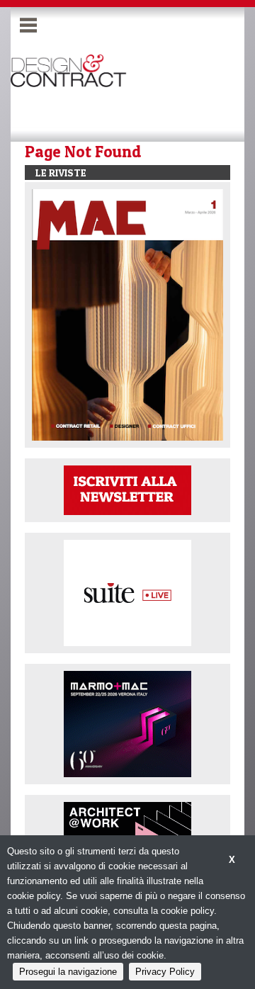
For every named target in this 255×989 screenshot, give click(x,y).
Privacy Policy (165, 971)
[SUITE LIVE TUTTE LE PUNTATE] (127, 592)
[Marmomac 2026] (127, 723)
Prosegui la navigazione (68, 971)
